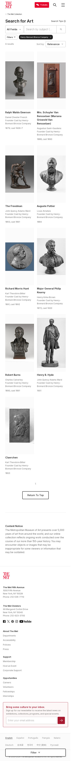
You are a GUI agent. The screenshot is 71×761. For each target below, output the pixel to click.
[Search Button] (54, 5)
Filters (10, 37)
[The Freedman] (19, 174)
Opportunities (10, 678)
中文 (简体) (41, 745)
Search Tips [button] (57, 21)
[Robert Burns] (19, 343)
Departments (9, 635)
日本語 (20, 745)
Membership (9, 661)
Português (33, 738)
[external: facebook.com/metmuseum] (4, 621)
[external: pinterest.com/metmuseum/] (12, 621)
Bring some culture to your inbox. (25, 707)
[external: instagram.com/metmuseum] (16, 621)
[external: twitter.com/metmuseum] (8, 621)
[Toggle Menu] (63, 5)
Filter (33, 752)
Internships (8, 696)
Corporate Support (12, 670)
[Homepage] (8, 5)
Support (7, 657)
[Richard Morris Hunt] (19, 256)
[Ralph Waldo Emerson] (19, 80)
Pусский (54, 745)
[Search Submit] (61, 29)
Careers (7, 682)
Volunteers (8, 687)
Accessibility (9, 640)
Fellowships (9, 691)
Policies (7, 644)
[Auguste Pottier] (51, 174)
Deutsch (9, 745)
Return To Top (35, 495)
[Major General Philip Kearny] (51, 256)
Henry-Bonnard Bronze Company (34, 37)
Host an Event (9, 666)
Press (6, 649)
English (9, 738)
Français (46, 738)
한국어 (30, 745)
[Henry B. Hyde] (51, 343)
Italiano (57, 738)
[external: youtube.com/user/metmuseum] (25, 621)
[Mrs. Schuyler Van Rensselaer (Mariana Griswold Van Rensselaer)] (51, 80)
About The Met (10, 631)
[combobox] (40, 29)
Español (20, 738)
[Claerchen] (19, 425)
